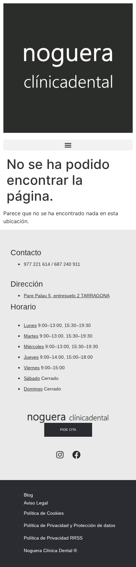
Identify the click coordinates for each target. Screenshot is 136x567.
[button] (68, 145)
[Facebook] (76, 455)
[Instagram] (60, 455)
